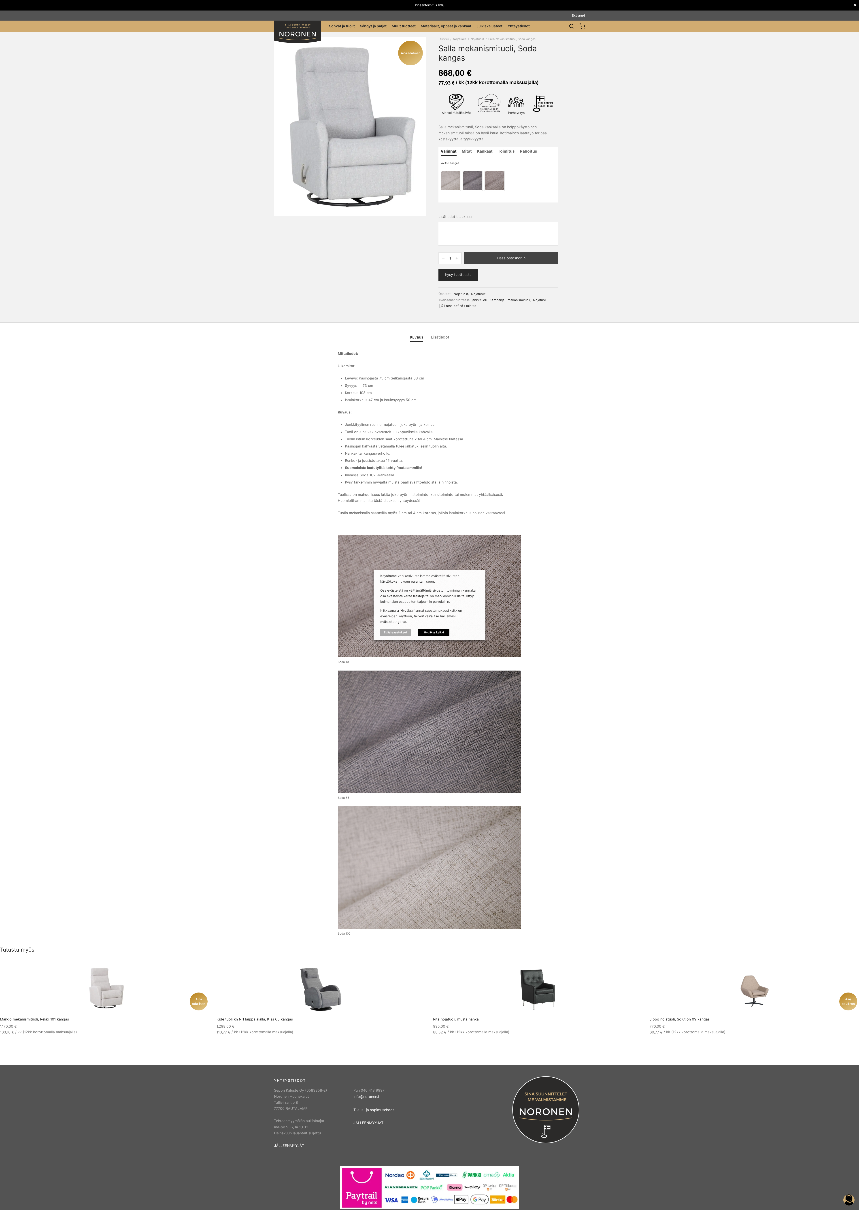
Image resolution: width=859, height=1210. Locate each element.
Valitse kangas (450, 163)
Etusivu (443, 39)
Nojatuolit (459, 39)
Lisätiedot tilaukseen (455, 216)
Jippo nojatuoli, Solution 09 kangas (680, 1019)
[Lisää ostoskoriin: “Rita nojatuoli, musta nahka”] (628, 970)
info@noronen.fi (366, 1096)
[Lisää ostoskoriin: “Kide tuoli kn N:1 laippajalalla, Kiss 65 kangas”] (412, 970)
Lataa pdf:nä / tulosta (460, 306)
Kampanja (497, 300)
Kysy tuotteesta (458, 274)
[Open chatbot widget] (849, 1200)
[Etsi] (571, 26)
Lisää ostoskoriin (511, 258)
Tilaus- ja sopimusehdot (373, 1110)
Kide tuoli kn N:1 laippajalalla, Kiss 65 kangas (255, 1019)
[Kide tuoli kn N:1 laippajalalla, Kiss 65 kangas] (321, 988)
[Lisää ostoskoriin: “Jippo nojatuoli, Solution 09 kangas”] (845, 970)
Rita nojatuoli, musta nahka (456, 1019)
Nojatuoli (539, 300)
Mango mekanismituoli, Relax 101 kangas (34, 1019)
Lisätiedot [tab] (440, 337)
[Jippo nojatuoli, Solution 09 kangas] (754, 988)
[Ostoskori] (582, 26)
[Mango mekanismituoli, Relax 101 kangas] (105, 988)
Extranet (578, 15)
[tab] (449, 151)
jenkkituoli (479, 300)
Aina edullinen (198, 1001)
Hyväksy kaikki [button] (434, 632)
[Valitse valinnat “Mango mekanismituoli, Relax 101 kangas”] (195, 970)
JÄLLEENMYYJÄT (289, 1145)
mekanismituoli (519, 300)
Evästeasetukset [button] (395, 632)
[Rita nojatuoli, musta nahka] (538, 988)
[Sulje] (855, 5)
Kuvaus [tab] (416, 337)
